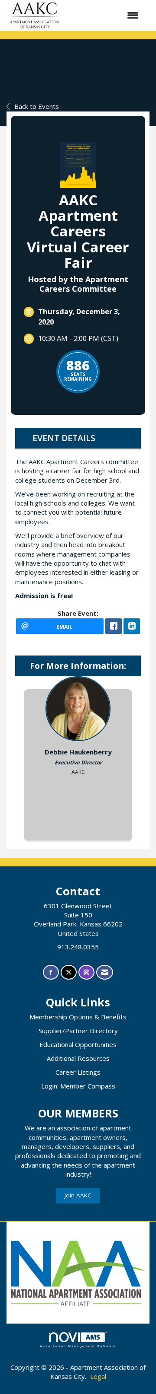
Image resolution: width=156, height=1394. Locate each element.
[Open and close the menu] (104, 15)
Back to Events (36, 106)
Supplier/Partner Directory (78, 1030)
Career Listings (78, 1072)
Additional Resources (78, 1058)
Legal (98, 1376)
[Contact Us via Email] (104, 972)
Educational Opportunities (78, 1044)
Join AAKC (78, 1195)
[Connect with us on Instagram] (86, 972)
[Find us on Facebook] (51, 972)
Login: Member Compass (78, 1086)
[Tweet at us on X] (69, 972)
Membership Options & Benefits (78, 1016)
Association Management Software (78, 1346)
